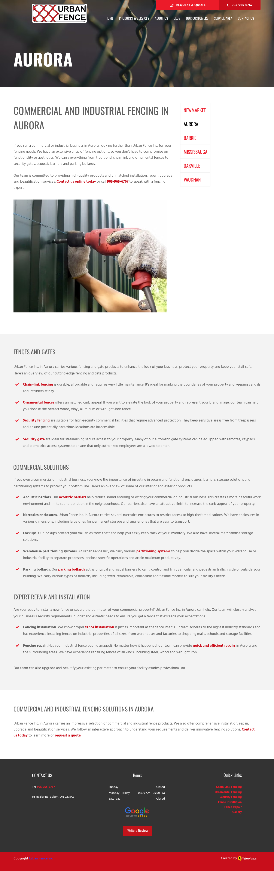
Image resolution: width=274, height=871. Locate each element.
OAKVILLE (192, 165)
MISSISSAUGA (195, 151)
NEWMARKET (195, 109)
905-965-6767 (117, 182)
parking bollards (71, 569)
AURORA (191, 123)
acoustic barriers (72, 497)
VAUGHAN (192, 179)
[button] (223, 18)
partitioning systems (153, 551)
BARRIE (190, 137)
